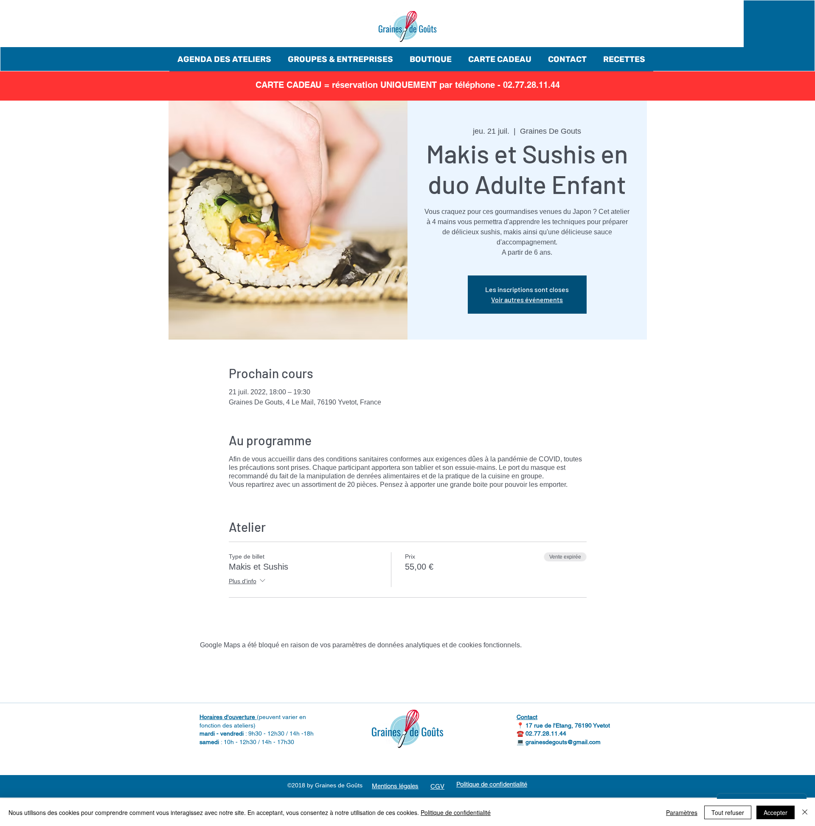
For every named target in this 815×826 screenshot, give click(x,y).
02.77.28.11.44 (546, 733)
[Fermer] (805, 812)
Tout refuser (727, 812)
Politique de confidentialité (456, 812)
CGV (437, 786)
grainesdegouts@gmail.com (563, 742)
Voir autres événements (527, 299)
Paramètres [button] (681, 812)
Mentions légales (395, 785)
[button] (224, 59)
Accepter (775, 812)
